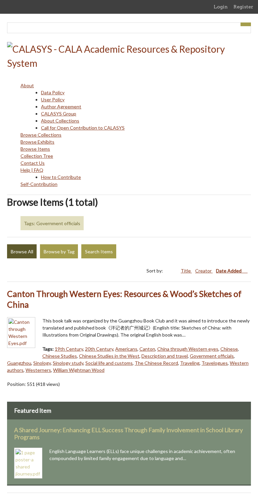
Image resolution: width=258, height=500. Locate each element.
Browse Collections (40, 135)
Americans (126, 349)
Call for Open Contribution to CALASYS (83, 128)
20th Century (99, 349)
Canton (147, 349)
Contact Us (32, 163)
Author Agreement (61, 106)
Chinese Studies (59, 356)
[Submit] (246, 24)
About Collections (60, 120)
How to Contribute (61, 177)
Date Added (229, 270)
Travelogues (215, 363)
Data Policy (52, 92)
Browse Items (35, 149)
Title (186, 270)
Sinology (42, 363)
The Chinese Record (156, 363)
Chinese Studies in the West (109, 356)
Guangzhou (19, 363)
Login (221, 6)
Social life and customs (109, 363)
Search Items (99, 251)
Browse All (22, 251)
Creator (204, 270)
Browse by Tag (59, 251)
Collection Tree (36, 156)
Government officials (212, 356)
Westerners (38, 370)
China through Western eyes (187, 349)
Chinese (229, 349)
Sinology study (68, 363)
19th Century (69, 349)
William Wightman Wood (78, 370)
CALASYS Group (58, 113)
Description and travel (164, 356)
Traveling (190, 363)
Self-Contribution (38, 184)
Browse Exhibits (37, 142)
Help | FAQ (31, 170)
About (27, 85)
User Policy (52, 99)
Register (243, 6)
